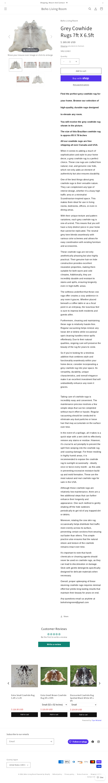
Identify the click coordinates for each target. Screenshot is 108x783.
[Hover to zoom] (30, 35)
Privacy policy (69, 774)
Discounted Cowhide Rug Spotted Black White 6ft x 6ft (82, 698)
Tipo (93, 720)
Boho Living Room (30, 774)
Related (98, 720)
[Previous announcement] (5, 3)
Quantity (64, 56)
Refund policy (57, 774)
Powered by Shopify (43, 774)
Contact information (94, 777)
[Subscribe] (51, 741)
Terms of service (82, 774)
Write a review (54, 644)
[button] (5, 9)
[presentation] (8, 683)
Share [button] (66, 616)
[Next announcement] (103, 3)
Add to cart (24, 715)
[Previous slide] (9, 36)
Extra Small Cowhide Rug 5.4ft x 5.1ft (23, 696)
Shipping (64, 46)
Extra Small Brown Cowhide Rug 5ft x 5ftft (53, 696)
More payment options (81, 85)
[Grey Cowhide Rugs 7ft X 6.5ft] (15, 65)
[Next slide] (51, 36)
